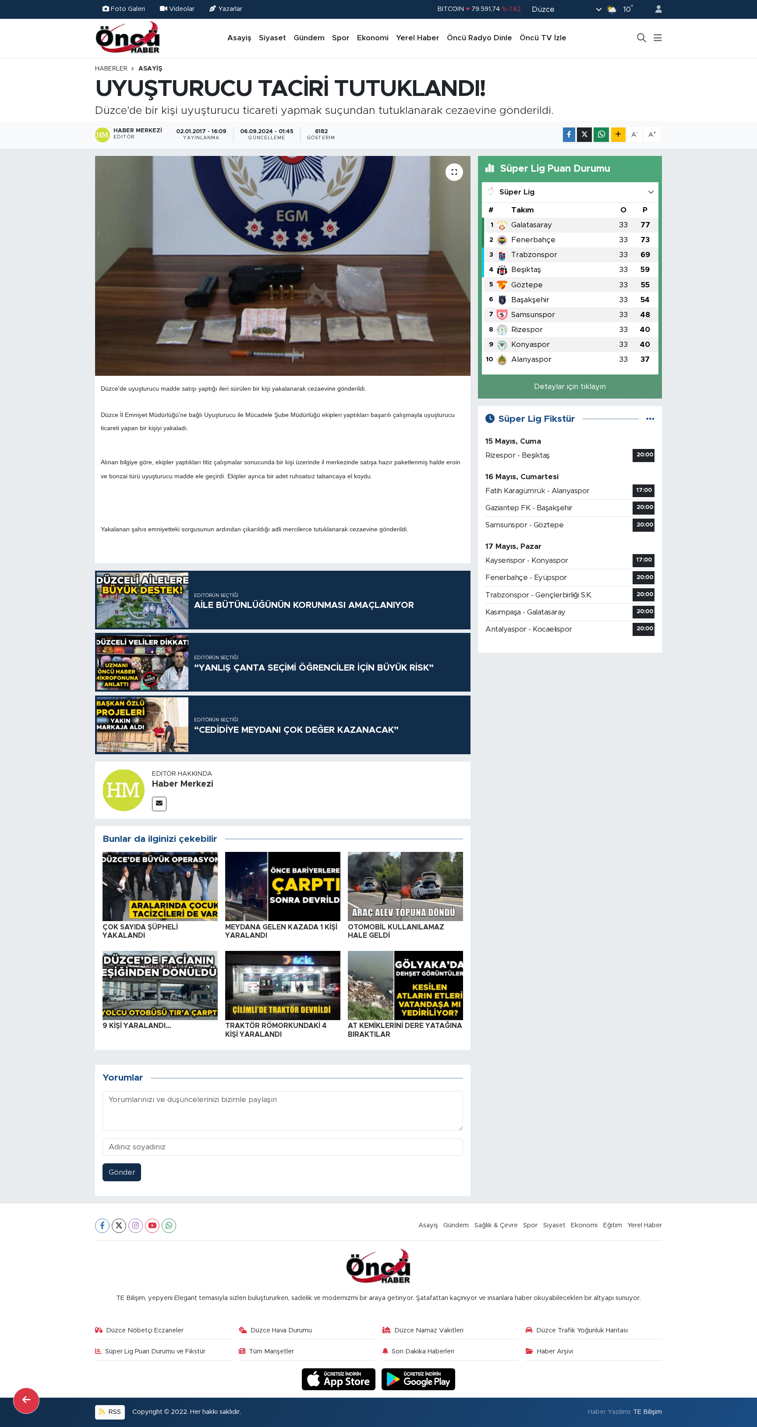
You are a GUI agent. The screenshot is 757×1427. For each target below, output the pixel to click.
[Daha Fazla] (618, 134)
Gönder (122, 1172)
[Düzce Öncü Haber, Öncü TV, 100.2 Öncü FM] (128, 38)
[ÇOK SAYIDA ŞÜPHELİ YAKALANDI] (160, 886)
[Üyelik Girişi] (655, 9)
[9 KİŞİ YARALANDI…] (160, 985)
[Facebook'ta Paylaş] (569, 134)
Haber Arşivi (555, 1351)
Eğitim (612, 1225)
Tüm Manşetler (271, 1351)
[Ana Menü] (658, 38)
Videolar (182, 9)
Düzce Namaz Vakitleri (428, 1330)
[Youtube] (152, 1226)
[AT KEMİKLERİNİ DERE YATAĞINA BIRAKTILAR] (405, 985)
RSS (114, 1412)
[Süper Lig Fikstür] (650, 419)
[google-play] (418, 1379)
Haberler (111, 69)
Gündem (309, 38)
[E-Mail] (159, 804)
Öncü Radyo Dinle (479, 38)
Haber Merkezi (182, 784)
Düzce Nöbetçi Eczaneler (145, 1330)
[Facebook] (102, 1226)
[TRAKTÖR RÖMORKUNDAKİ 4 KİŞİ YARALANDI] (282, 985)
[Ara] (641, 38)
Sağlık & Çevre (496, 1225)
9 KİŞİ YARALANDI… (137, 1025)
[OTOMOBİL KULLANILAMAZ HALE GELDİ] (405, 886)
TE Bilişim (647, 1412)
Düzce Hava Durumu (281, 1330)
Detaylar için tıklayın (570, 386)
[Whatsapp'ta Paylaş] (601, 134)
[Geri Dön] (26, 1401)
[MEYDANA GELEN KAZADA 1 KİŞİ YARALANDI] (282, 886)
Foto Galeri (128, 9)
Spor (341, 38)
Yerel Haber (417, 38)
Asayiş (239, 38)
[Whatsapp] (169, 1226)
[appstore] (340, 1379)
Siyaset (272, 38)
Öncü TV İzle (543, 38)
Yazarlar (230, 9)
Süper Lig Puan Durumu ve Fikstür (155, 1351)
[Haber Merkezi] (124, 789)
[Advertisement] (570, 721)
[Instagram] (135, 1226)
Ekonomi (373, 38)
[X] (119, 1226)
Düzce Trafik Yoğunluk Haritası (582, 1330)
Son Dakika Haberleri (423, 1351)
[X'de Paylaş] (584, 134)
